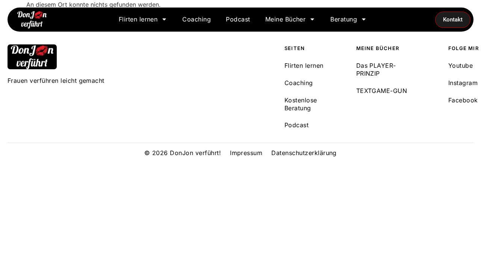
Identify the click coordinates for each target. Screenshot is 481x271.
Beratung (343, 19)
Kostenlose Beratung (300, 104)
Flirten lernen (138, 19)
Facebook (463, 100)
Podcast (238, 19)
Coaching (196, 19)
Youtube (460, 65)
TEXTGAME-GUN (381, 90)
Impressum (246, 153)
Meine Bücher (285, 19)
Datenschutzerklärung (304, 153)
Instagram (463, 83)
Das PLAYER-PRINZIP (376, 69)
